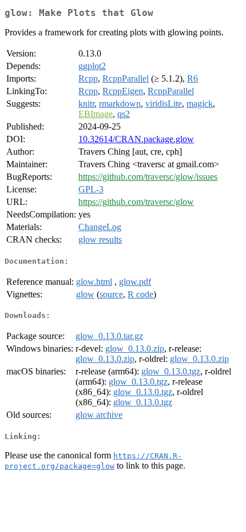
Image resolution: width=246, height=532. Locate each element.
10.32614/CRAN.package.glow (136, 139)
